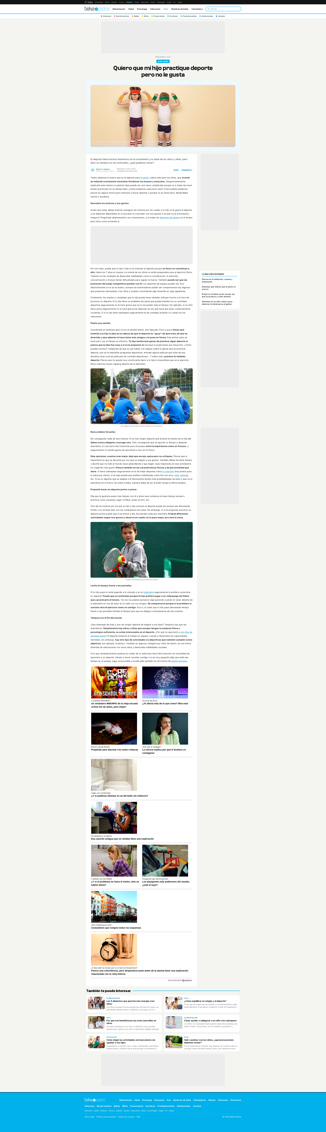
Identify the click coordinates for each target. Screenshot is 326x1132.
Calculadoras (198, 9)
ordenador (148, 592)
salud (143, 1111)
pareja (127, 1111)
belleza (103, 1111)
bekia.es (88, 1111)
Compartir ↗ (187, 170)
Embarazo (89, 1106)
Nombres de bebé (179, 9)
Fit (174, 2)
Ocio (166, 9)
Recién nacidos (104, 1106)
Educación (155, 9)
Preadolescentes (166, 1106)
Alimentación (118, 9)
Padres (129, 2)
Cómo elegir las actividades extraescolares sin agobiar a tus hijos (130, 1041)
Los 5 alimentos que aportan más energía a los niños (130, 1002)
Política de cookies (126, 1117)
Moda (107, 2)
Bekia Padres (160, 57)
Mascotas (145, 2)
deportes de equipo (170, 217)
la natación (168, 471)
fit (166, 1111)
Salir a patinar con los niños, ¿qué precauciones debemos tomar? (209, 1041)
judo (176, 475)
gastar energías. (179, 661)
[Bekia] (89, 2)
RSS (138, 1117)
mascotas (135, 1111)
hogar (161, 1111)
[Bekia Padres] (97, 9)
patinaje (184, 475)
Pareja (136, 2)
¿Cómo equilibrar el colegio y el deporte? (205, 1001)
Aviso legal (89, 1117)
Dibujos (212, 1100)
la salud (144, 177)
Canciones (223, 1100)
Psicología (161, 2)
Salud (153, 2)
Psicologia (142, 9)
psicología (152, 1111)
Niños (125, 1106)
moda (96, 1111)
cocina (111, 1111)
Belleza (114, 2)
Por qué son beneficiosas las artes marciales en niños (131, 1022)
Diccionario (235, 1100)
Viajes (179, 2)
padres (119, 1111)
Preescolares (136, 1106)
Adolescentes (184, 1106)
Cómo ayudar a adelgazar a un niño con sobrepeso (210, 1020)
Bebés (117, 1106)
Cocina (121, 2)
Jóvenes (197, 1106)
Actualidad (99, 2)
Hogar (169, 2)
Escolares (150, 1106)
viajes (171, 1111)
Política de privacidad (106, 1117)
